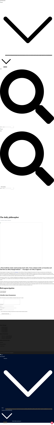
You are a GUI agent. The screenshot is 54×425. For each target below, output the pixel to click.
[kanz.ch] (1, 2)
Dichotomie (16, 272)
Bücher (12, 65)
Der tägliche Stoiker (8, 338)
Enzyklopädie (5, 422)
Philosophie (34, 55)
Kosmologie (21, 55)
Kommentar (2, 304)
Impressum (1, 342)
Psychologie (43, 55)
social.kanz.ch (17, 65)
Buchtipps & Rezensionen (12, 55)
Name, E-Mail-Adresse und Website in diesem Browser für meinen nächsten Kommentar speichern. (14, 311)
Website (1, 309)
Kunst (19, 55)
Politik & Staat (40, 55)
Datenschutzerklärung (3, 344)
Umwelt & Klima (49, 55)
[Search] (12, 127)
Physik (37, 55)
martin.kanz (3, 338)
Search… (1, 188)
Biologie (8, 55)
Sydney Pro (11, 352)
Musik (29, 55)
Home (2, 54)
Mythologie (31, 55)
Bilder (14, 65)
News (6, 55)
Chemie (17, 55)
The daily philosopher (3, 291)
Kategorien (5, 4)
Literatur (24, 55)
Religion (46, 55)
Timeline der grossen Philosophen (6, 56)
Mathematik (26, 55)
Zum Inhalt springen (2, 0)
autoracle (2, 220)
